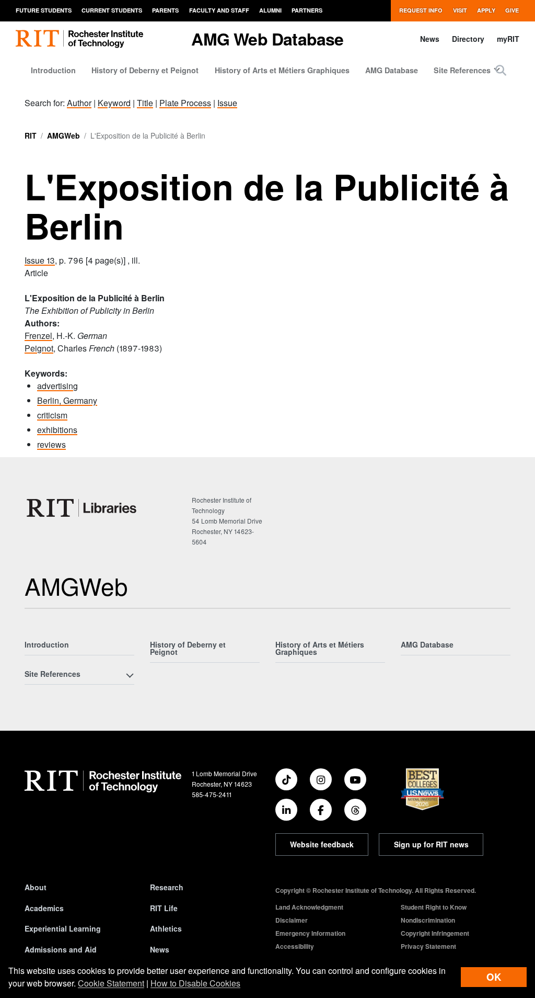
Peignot (39, 348)
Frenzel (38, 336)
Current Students (112, 10)
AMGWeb (63, 135)
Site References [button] (462, 70)
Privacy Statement (428, 946)
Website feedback (322, 844)
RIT (31, 135)
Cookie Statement (111, 983)
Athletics (166, 928)
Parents (165, 10)
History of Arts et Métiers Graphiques (282, 70)
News (429, 38)
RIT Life (164, 908)
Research (166, 887)
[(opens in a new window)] (286, 779)
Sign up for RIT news (431, 844)
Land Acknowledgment (309, 907)
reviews (51, 444)
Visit (460, 10)
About (35, 887)
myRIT (508, 38)
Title (145, 103)
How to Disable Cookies (195, 983)
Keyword (114, 103)
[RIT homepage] (79, 39)
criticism (52, 415)
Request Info (421, 10)
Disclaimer (291, 920)
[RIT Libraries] (83, 508)
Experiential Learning (63, 928)
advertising (57, 386)
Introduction (53, 70)
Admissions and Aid (61, 949)
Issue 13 (40, 260)
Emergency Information (310, 933)
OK (493, 977)
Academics (44, 908)
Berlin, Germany (67, 400)
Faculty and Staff (219, 10)
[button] (500, 70)
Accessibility (294, 946)
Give (512, 10)
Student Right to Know (434, 907)
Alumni (270, 10)
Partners (307, 10)
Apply (486, 10)
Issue (227, 103)
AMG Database (391, 70)
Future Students (44, 10)
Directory (468, 38)
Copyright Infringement (435, 933)
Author (79, 103)
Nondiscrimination (428, 920)
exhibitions (57, 430)
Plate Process (185, 103)
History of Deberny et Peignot (145, 70)
